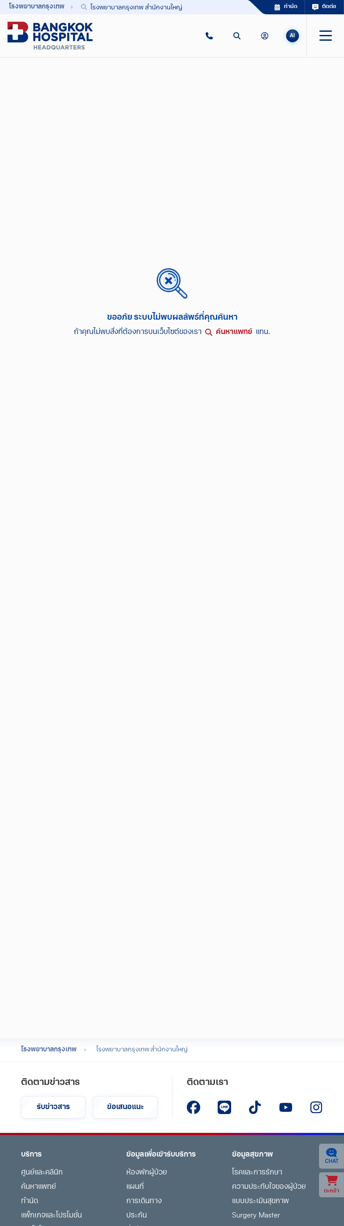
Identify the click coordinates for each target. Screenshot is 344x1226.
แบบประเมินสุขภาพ (260, 1201)
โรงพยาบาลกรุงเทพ (49, 1049)
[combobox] (151, 7)
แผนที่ (135, 1187)
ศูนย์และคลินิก (42, 1172)
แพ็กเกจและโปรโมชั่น (51, 1215)
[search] (237, 35)
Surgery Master (256, 1215)
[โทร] (209, 35)
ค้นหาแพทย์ (38, 1187)
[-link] (193, 1107)
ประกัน (136, 1215)
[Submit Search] (220, 7)
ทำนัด (29, 1201)
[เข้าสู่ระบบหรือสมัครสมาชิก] (265, 35)
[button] (209, 35)
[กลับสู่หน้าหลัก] (50, 35)
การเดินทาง (144, 1201)
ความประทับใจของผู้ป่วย (269, 1187)
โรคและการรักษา (257, 1172)
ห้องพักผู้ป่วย (146, 1172)
